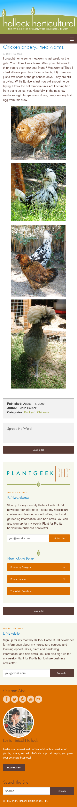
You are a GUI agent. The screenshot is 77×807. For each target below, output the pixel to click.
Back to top (38, 449)
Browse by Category (20, 567)
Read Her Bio (14, 767)
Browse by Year (18, 579)
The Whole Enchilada (20, 591)
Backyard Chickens (36, 412)
